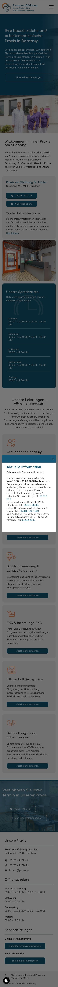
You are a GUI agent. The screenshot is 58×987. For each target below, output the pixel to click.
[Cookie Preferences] (6, 980)
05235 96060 (31, 504)
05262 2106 (28, 519)
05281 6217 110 (29, 510)
